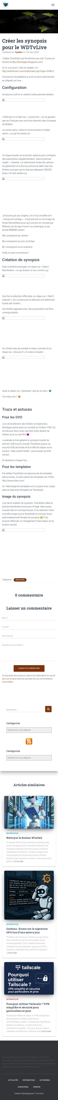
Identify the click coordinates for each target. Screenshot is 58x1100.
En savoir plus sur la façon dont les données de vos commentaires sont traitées (28, 678)
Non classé (20, 580)
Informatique (12, 833)
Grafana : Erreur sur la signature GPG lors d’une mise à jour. (27, 930)
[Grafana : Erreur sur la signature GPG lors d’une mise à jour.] (29, 895)
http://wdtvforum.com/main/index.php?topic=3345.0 (28, 71)
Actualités (13, 1080)
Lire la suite (18, 861)
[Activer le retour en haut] (52, 1094)
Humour (36, 1087)
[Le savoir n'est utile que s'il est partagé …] (6, 4)
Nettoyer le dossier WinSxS (24, 837)
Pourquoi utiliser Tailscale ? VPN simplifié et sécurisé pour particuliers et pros (27, 1007)
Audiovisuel (23, 1087)
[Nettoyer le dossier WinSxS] (29, 812)
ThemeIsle (39, 1093)
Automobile (45, 1080)
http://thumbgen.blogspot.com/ (27, 62)
